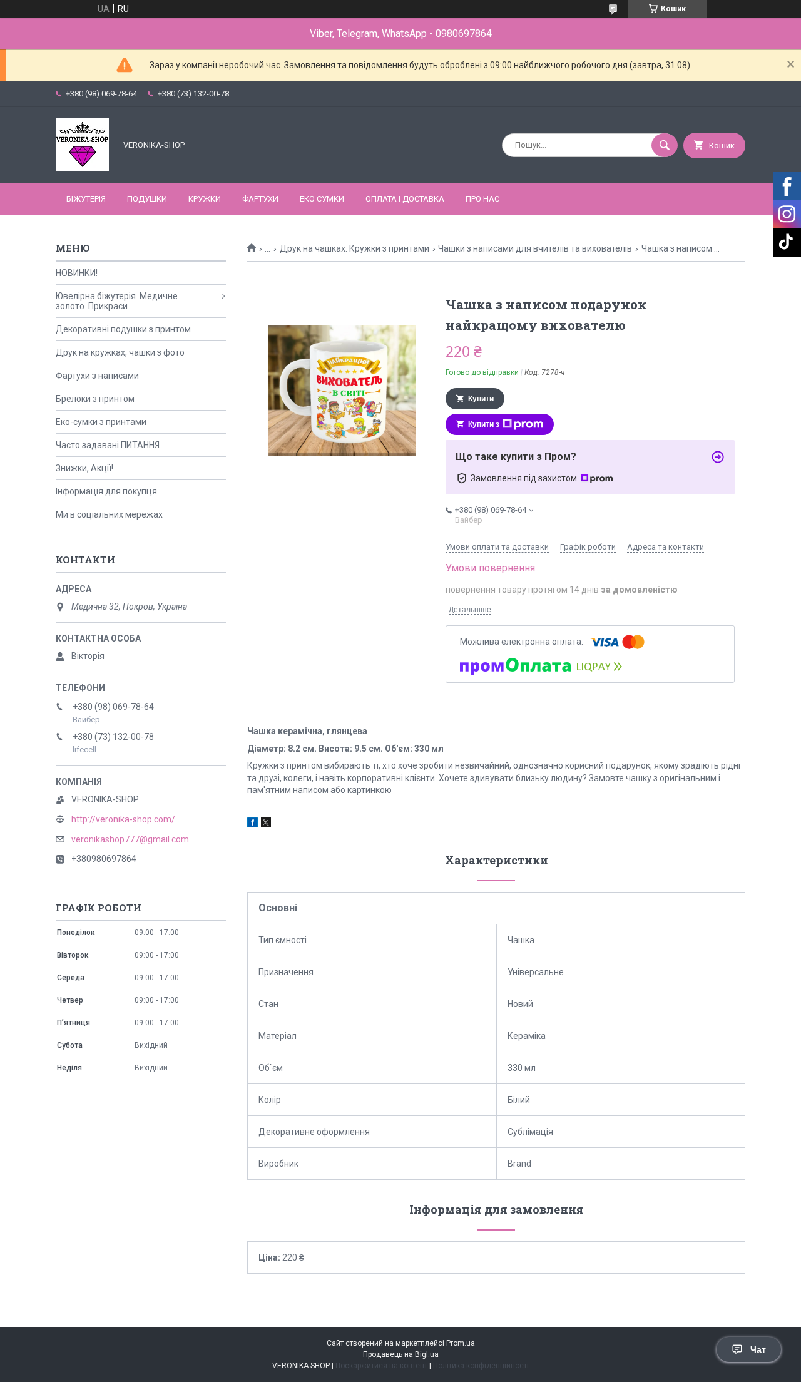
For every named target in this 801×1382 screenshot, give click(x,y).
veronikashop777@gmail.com (130, 839)
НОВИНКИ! (77, 273)
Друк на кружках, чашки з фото (120, 352)
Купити (481, 398)
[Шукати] (664, 145)
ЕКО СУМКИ (322, 198)
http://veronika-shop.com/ (123, 819)
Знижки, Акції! (84, 468)
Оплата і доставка (404, 198)
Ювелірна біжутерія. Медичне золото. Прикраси (117, 301)
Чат (758, 1349)
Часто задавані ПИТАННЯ (108, 445)
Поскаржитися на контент (381, 1365)
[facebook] (252, 824)
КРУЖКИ (204, 198)
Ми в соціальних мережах (109, 514)
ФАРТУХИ (260, 198)
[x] (266, 824)
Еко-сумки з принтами (101, 422)
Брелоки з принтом (95, 399)
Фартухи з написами (97, 376)
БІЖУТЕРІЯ (86, 198)
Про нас (482, 198)
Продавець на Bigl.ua (401, 1354)
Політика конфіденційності (481, 1365)
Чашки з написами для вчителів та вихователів (535, 248)
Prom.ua (460, 1343)
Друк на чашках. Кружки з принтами (354, 248)
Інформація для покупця (106, 491)
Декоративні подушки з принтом (123, 329)
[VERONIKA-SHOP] (82, 168)
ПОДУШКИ (147, 198)
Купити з (483, 424)
